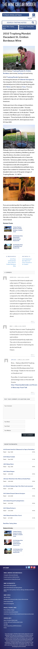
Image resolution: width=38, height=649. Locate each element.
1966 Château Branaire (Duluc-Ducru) (12, 515)
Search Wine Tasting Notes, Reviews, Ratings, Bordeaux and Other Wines (19, 590)
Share (30, 18)
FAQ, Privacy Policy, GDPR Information (12, 625)
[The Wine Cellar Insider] (19, 4)
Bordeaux (6, 73)
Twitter (29, 567)
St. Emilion (27, 71)
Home (5, 627)
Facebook (26, 567)
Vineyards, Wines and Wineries (11, 575)
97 (33, 488)
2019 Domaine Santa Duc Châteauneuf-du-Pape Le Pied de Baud (18, 449)
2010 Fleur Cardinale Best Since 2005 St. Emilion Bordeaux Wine (11, 262)
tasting (20, 73)
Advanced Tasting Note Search (26, 27)
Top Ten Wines (7, 597)
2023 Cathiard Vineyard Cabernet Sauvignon (14, 493)
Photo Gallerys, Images (9, 609)
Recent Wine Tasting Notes (8, 27)
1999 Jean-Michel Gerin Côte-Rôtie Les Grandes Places (16, 478)
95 (33, 452)
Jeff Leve (13, 359)
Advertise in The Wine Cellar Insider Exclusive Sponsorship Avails (19, 614)
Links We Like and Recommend (11, 612)
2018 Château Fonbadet (9, 456)
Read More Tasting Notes (10, 523)
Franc (24, 87)
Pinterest (32, 567)
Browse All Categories (9, 603)
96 (33, 481)
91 (33, 459)
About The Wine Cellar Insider (10, 620)
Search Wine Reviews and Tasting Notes (13, 587)
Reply (32, 321)
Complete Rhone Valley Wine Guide (12, 579)
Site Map (6, 624)
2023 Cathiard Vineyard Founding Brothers (13, 500)
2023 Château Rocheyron (9, 508)
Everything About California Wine (11, 577)
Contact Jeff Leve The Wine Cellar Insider (13, 622)
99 (33, 474)
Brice (11, 326)
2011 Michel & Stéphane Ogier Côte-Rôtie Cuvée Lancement (18, 486)
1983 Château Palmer (8, 464)
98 (33, 466)
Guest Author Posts (8, 601)
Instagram (34, 567)
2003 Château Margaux (8, 471)
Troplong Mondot (18, 71)
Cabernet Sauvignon (26, 79)
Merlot (8, 87)
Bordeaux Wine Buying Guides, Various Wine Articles (16, 599)
